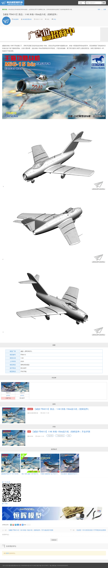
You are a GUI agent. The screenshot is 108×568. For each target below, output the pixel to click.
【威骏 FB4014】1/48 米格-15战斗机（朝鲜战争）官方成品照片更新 (30, 530)
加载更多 (54, 540)
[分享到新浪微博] (13, 524)
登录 (99, 9)
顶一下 (5, 482)
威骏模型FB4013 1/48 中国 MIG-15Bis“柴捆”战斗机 (15, 474)
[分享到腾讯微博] (15, 524)
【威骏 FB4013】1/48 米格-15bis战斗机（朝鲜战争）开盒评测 (61, 431)
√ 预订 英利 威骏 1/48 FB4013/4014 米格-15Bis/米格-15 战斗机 (39, 474)
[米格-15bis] (22, 387)
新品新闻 (15, 19)
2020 (8, 395)
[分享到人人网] (18, 524)
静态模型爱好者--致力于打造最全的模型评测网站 (12, 2)
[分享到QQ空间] (11, 524)
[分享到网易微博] (20, 524)
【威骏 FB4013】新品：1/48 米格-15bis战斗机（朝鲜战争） (62, 408)
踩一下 (4, 503)
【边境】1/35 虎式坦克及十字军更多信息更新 (91, 530)
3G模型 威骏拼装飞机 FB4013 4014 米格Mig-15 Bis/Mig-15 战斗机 (59, 474)
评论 (54, 19)
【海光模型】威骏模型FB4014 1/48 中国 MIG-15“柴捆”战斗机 (77, 474)
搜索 (104, 3)
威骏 (29, 431)
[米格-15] (8, 387)
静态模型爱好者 (27, 19)
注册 (104, 9)
